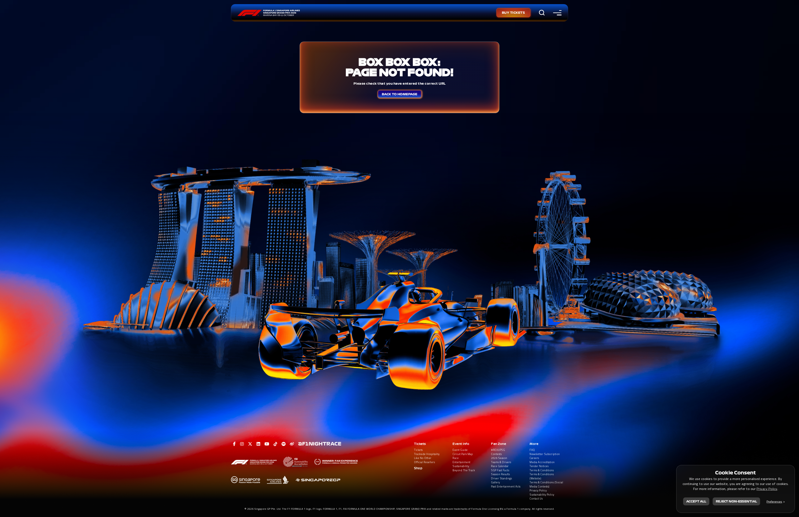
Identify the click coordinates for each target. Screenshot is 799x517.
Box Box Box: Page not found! (399, 67)
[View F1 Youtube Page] (267, 444)
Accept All (696, 501)
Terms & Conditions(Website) (542, 476)
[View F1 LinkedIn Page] (258, 444)
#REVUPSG (498, 450)
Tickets (420, 444)
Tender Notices (539, 466)
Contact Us (536, 499)
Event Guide (460, 450)
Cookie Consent (735, 472)
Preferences (774, 501)
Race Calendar (500, 466)
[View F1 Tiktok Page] (276, 444)
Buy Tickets (513, 12)
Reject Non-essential (736, 501)
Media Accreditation (542, 462)
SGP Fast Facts (500, 470)
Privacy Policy (538, 490)
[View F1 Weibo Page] (292, 444)
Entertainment (461, 462)
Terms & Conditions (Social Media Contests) (546, 484)
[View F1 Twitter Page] (250, 444)
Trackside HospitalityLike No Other (427, 456)
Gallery (495, 482)
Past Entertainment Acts (506, 487)
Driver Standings (501, 478)
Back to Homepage (399, 94)
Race (456, 458)
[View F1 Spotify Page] (283, 444)
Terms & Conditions (542, 470)
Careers (534, 458)
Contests (496, 454)
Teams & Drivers (501, 462)
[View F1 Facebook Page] (234, 444)
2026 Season (499, 458)
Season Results (500, 474)
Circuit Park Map (463, 454)
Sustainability (461, 466)
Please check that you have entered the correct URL (400, 83)
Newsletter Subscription (545, 454)
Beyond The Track (464, 470)
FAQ (532, 450)
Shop (418, 468)
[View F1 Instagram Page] (242, 444)
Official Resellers (424, 462)
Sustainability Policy (542, 495)
